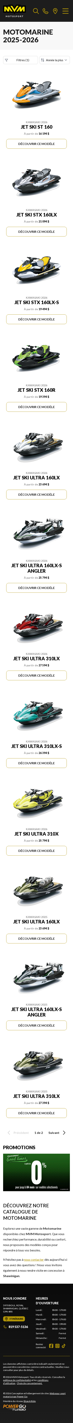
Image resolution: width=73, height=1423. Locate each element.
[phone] (45, 10)
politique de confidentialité (17, 1380)
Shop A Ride (30, 1401)
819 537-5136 (18, 1327)
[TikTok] (63, 1346)
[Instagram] (57, 1346)
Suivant (53, 1132)
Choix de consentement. (29, 1383)
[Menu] (65, 11)
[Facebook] (51, 1346)
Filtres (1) (22, 60)
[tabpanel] (51, 1324)
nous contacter (34, 1259)
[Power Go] (36, 1407)
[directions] (55, 10)
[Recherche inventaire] (36, 10)
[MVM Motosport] (14, 11)
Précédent (21, 1132)
